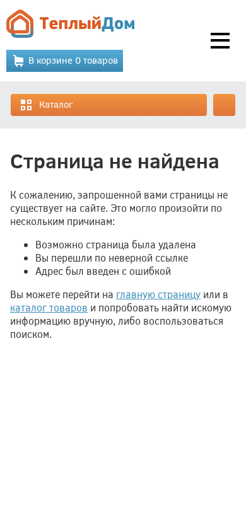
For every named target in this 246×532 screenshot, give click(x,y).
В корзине (73, 60)
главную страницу (158, 294)
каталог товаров (49, 307)
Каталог (56, 104)
